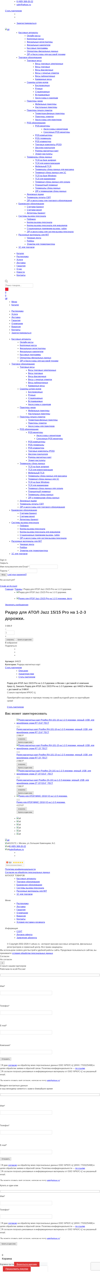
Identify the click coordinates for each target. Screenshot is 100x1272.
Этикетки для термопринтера (41, 244)
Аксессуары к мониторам (55, 129)
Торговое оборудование (30, 57)
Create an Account (8, 586)
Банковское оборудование (31, 204)
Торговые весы (34, 60)
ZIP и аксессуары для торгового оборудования (49, 200)
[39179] (18, 727)
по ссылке (80, 1068)
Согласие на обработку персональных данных (27, 872)
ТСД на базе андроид (45, 160)
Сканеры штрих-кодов (37, 82)
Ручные (39, 88)
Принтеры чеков (35, 101)
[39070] (18, 800)
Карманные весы (43, 79)
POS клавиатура (43, 141)
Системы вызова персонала (32, 216)
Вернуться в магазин (27, 1264)
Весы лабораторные (45, 76)
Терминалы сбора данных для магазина (54, 169)
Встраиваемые (42, 95)
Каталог (15, 305)
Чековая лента (34, 238)
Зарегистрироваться (26, 23)
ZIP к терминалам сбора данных (50, 191)
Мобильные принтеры (46, 104)
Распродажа (17, 311)
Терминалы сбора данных (39, 157)
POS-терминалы (43, 138)
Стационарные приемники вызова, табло (47, 228)
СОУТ (19, 931)
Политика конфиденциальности (20, 869)
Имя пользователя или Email (14, 567)
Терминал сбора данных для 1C (50, 172)
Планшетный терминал (46, 185)
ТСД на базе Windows (45, 176)
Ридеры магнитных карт (46, 151)
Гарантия (15, 320)
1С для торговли (26, 247)
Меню (14, 302)
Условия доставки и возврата (31, 922)
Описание (23, 671)
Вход (3, 575)
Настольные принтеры (46, 107)
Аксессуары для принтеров (48, 120)
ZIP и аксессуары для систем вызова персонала (50, 232)
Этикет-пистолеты (43, 154)
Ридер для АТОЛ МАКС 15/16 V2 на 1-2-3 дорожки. (41, 802)
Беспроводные (42, 85)
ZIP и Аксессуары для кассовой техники (46, 54)
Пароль (4, 571)
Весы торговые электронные (49, 64)
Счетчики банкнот (35, 207)
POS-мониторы (42, 126)
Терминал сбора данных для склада (52, 182)
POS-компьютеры (43, 135)
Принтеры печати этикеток (39, 110)
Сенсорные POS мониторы (56, 132)
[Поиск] (6, 289)
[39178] (18, 752)
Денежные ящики (35, 194)
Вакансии (16, 327)
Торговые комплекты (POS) (48, 144)
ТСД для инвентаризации (47, 163)
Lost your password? (17, 574)
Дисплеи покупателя (45, 148)
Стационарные (42, 92)
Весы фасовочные (44, 70)
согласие (12, 1065)
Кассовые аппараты (28, 32)
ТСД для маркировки (45, 179)
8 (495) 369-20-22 (25, 1)
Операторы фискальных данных (42, 51)
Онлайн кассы (33, 36)
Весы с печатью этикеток (47, 73)
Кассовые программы (37, 48)
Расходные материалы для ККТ (33, 235)
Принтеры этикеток (44, 116)
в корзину (10, 640)
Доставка (15, 317)
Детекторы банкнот (36, 213)
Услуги (14, 314)
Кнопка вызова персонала (39, 222)
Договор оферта (24, 934)
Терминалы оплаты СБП (39, 197)
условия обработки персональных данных (32, 953)
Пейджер (31, 219)
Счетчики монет (34, 210)
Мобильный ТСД (43, 166)
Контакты (15, 330)
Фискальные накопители (38, 45)
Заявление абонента (27, 938)
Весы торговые (42, 67)
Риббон (30, 241)
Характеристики (26, 674)
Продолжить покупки (16, 1269)
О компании (17, 323)
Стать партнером (13, 11)
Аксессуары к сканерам (46, 98)
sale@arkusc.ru (24, 4)
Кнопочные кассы (35, 39)
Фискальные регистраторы (40, 42)
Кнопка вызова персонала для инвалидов (47, 225)
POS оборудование (36, 123)
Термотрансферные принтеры (50, 113)
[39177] (18, 777)
